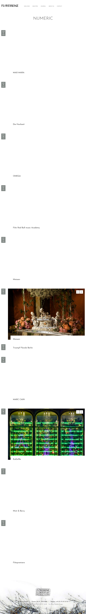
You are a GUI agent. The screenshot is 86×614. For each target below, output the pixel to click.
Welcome (27, 6)
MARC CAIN (19, 400)
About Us (51, 6)
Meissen (16, 279)
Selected (35, 6)
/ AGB (45, 604)
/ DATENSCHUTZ (37, 604)
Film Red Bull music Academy (26, 228)
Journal (43, 6)
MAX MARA (18, 73)
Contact (59, 6)
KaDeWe (17, 459)
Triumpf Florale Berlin (23, 348)
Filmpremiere (19, 563)
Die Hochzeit (19, 124)
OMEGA (17, 176)
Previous (78, 292)
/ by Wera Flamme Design (55, 604)
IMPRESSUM (28, 604)
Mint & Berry (19, 511)
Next (81, 292)
